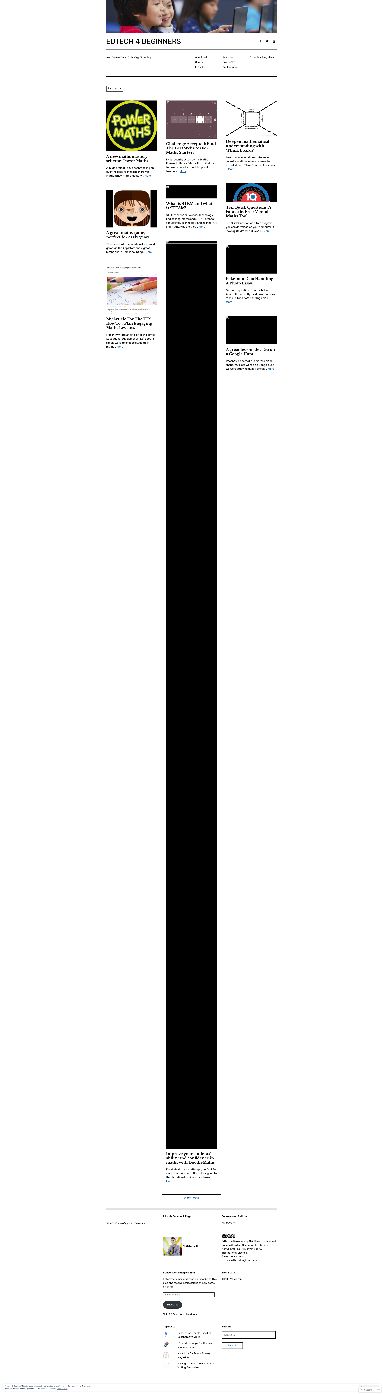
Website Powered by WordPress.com (125, 1223)
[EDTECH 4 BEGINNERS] (191, 16)
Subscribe (172, 1304)
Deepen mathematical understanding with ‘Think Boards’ (247, 145)
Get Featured (230, 67)
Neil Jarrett (256, 1241)
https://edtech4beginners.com (240, 1260)
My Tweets (228, 1222)
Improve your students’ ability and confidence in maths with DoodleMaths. (191, 1158)
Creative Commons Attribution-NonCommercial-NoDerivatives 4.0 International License (245, 1249)
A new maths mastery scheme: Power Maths (127, 158)
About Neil (201, 57)
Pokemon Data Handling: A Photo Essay (250, 281)
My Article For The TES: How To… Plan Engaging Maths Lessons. (129, 323)
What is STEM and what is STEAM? (189, 205)
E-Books (200, 67)
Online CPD (229, 62)
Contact (200, 62)
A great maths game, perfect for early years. (128, 234)
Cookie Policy (62, 1389)
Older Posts (191, 1197)
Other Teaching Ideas (262, 57)
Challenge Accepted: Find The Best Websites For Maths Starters (191, 148)
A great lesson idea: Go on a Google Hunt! (250, 351)
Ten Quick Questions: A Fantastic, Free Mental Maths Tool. (248, 211)
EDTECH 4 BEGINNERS (143, 41)
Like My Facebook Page (177, 1216)
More (148, 175)
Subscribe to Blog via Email (179, 1272)
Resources (228, 57)
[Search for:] (249, 1334)
